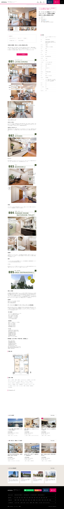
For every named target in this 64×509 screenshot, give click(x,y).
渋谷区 (17, 497)
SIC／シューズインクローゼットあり (12, 381)
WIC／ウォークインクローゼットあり (46, 502)
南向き (18, 502)
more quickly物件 (10, 387)
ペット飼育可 (21, 502)
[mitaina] (10, 490)
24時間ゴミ (30, 381)
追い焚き (17, 384)
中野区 (37, 497)
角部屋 (33, 502)
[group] (22, 16)
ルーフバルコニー (27, 502)
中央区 (27, 497)
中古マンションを (50, 2)
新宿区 (32, 497)
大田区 (41, 497)
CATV (33, 384)
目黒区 (19, 497)
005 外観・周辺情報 (20, 40)
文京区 (39, 497)
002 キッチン (19, 38)
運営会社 (9, 506)
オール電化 (18, 381)
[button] (8, 17)
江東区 (44, 497)
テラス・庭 (16, 502)
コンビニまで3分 (25, 384)
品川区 (22, 497)
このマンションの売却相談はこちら (22, 54)
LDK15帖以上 (36, 502)
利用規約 (20, 506)
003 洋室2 (25, 38)
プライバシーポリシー (16, 506)
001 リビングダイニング (12, 38)
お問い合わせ (11, 506)
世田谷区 (29, 497)
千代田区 (24, 497)
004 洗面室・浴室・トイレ (13, 40)
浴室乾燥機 (14, 384)
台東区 (46, 497)
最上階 (24, 502)
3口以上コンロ (9, 384)
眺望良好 (31, 502)
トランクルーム (26, 381)
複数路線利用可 (21, 384)
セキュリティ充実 (40, 502)
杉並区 (34, 497)
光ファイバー (30, 384)
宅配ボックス (22, 381)
